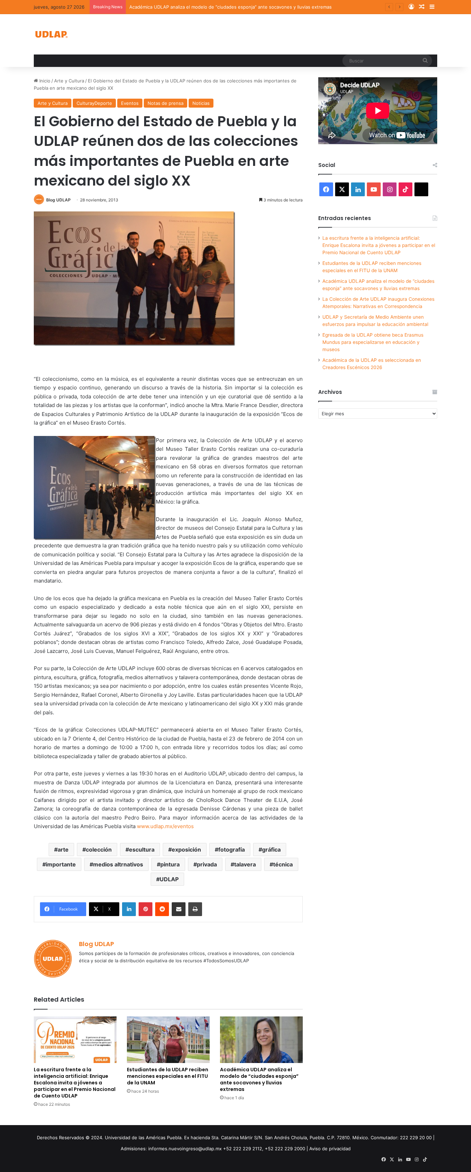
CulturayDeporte (94, 103)
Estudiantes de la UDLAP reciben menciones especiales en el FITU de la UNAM (167, 1076)
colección (99, 849)
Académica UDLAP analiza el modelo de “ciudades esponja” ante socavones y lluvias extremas (230, 7)
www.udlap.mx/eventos (165, 826)
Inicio (44, 80)
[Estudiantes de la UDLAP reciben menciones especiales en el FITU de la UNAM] (168, 1039)
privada (207, 864)
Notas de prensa (165, 103)
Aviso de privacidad (330, 1148)
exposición (186, 849)
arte (63, 849)
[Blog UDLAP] (51, 34)
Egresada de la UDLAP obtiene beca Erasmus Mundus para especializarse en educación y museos (372, 342)
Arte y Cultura (69, 80)
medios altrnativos (118, 864)
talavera (245, 864)
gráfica (271, 849)
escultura (141, 849)
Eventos (130, 103)
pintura (170, 864)
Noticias (201, 103)
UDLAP (169, 879)
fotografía (231, 849)
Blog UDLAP (58, 199)
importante (61, 864)
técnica (283, 864)
